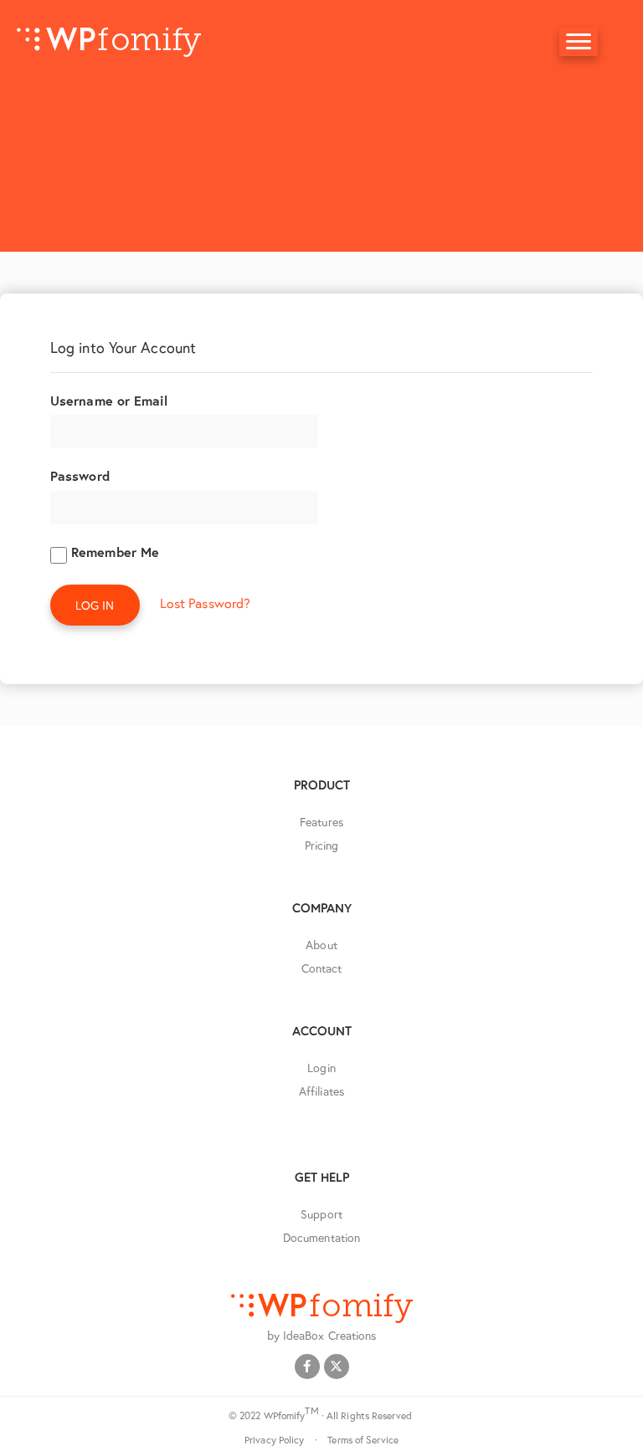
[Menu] (578, 42)
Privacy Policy (274, 1439)
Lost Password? (205, 602)
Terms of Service (363, 1439)
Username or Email (108, 400)
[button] (307, 1366)
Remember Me (113, 551)
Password (80, 475)
